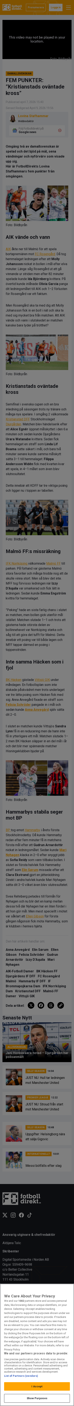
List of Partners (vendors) (21, 1375)
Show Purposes (37, 1398)
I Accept (36, 1386)
